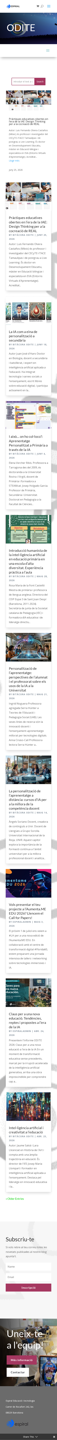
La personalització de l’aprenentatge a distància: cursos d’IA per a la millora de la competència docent (28, 800)
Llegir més (14, 160)
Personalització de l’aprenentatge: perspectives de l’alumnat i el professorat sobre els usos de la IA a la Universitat (28, 679)
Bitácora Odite (23, 234)
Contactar (18, 1372)
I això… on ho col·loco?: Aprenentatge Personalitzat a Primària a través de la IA (28, 443)
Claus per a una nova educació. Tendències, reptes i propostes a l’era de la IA (27, 1020)
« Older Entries (15, 1198)
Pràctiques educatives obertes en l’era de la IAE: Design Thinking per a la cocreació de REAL (28, 121)
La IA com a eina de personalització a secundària (23, 335)
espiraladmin (22, 921)
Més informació (22, 1360)
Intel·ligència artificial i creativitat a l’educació (26, 1130)
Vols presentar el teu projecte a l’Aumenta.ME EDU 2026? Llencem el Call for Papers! (27, 911)
